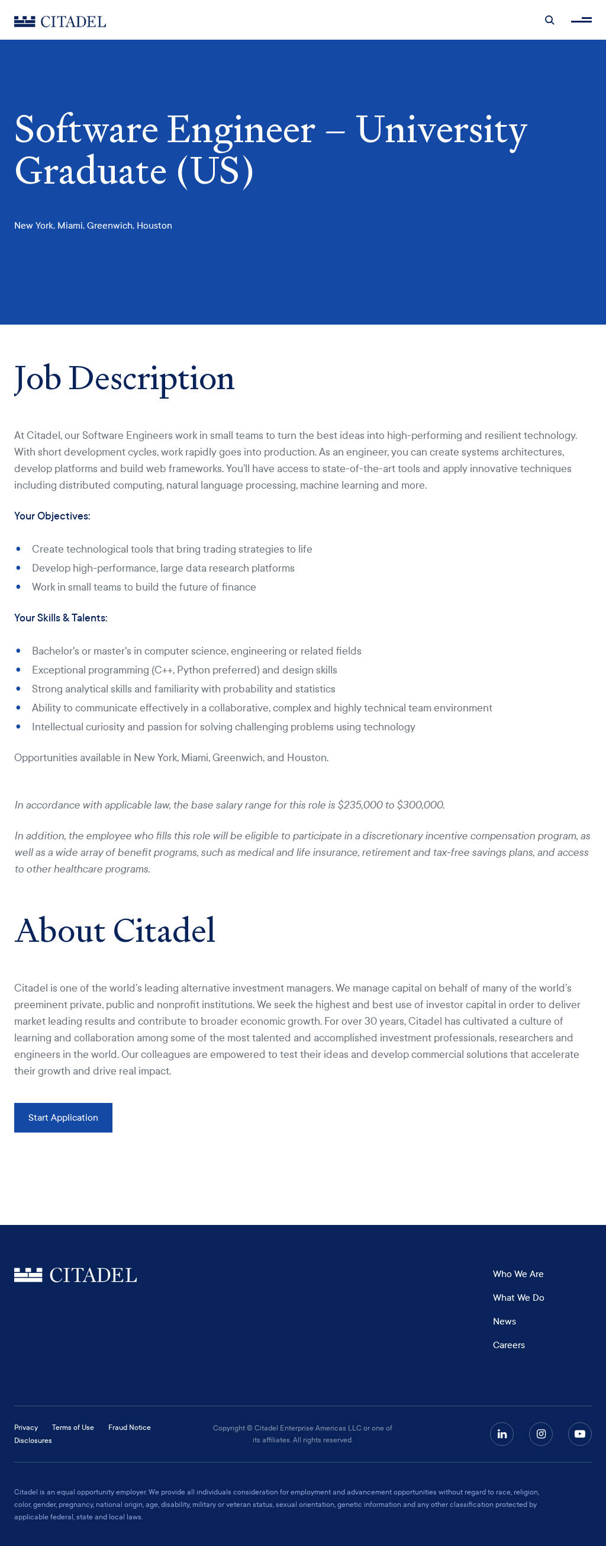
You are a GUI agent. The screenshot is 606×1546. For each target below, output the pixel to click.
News (504, 1321)
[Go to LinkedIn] (502, 1434)
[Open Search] (550, 20)
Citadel (75, 1276)
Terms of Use (73, 1427)
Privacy (26, 1427)
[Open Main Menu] (581, 20)
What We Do (518, 1297)
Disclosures (33, 1440)
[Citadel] (60, 19)
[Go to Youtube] (580, 1434)
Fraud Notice (129, 1427)
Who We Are (518, 1274)
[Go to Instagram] (541, 1434)
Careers (509, 1345)
